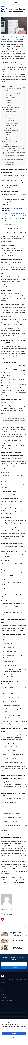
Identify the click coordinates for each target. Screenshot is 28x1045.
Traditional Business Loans (12, 92)
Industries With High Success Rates (14, 150)
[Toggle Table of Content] (23, 86)
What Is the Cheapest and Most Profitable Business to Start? (14, 153)
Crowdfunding (9, 105)
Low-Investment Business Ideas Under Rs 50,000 (15, 143)
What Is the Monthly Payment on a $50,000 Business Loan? (12, 108)
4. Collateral (8, 137)
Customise (14, 1037)
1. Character (8, 132)
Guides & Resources (7, 1000)
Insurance (4, 997)
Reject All (14, 1041)
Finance (3, 6)
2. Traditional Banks (10, 120)
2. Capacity (8, 134)
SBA (9, 236)
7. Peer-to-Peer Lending (10, 128)
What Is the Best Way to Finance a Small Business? (13, 89)
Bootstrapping (9, 102)
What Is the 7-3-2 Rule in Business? (12, 146)
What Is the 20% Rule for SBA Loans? (12, 113)
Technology (5, 1003)
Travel (3, 994)
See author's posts (9, 914)
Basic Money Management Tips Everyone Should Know (18, 948)
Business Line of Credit (11, 97)
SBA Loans (5, 472)
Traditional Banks (8, 482)
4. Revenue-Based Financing (12, 123)
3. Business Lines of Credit (11, 122)
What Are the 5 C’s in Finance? (11, 130)
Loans (3, 1008)
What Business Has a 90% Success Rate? (13, 148)
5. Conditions (8, 139)
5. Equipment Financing (11, 125)
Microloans (8, 100)
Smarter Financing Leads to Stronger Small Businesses (13, 160)
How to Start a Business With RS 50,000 (13, 141)
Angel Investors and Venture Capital (13, 104)
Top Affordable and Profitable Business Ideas (15, 156)
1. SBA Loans (8, 118)
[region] (14, 1032)
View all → (24, 926)
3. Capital (8, 136)
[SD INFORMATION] (7, 2)
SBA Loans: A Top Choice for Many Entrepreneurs (13, 94)
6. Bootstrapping (9, 127)
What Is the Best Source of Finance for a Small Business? (13, 115)
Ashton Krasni (11, 164)
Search (15, 967)
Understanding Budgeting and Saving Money (17, 934)
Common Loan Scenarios (11, 111)
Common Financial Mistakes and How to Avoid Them (18, 940)
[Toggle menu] (15, 2)
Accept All (14, 1033)
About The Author (10, 162)
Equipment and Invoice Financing (13, 99)
